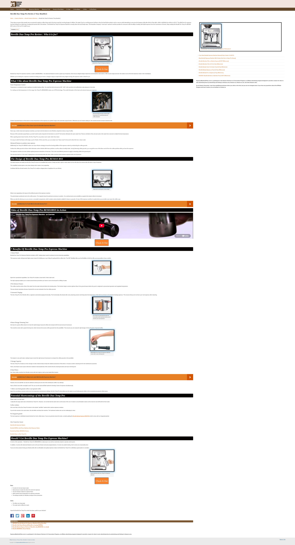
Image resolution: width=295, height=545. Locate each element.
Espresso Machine (19, 18)
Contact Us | (30, 539)
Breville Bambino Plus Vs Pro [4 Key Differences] (211, 64)
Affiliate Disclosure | (13, 539)
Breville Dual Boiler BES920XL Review (19, 431)
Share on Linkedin (28, 515)
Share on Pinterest (33, 515)
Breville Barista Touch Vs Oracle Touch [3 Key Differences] (213, 67)
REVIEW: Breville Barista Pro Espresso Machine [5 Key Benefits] (29, 523)
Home (11, 18)
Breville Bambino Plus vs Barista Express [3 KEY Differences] (214, 61)
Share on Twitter (17, 515)
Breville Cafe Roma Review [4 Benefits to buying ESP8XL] (28, 525)
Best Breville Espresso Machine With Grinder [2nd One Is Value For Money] (217, 58)
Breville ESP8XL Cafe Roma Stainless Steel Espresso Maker (25, 428)
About (34, 539)
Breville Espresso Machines (31, 18)
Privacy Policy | (20, 539)
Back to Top (282, 539)
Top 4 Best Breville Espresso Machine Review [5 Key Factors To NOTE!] (216, 55)
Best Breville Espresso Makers (17, 425)
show (17, 29)
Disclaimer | (25, 539)
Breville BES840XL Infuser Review (21, 528)
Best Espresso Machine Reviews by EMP (16, 3)
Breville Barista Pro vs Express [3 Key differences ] (211, 72)
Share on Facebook (12, 515)
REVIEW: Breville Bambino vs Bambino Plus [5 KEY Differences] (214, 75)
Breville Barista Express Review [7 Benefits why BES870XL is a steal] (31, 527)
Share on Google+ (22, 515)
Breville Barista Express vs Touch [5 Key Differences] (212, 69)
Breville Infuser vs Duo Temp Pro (18, 434)
